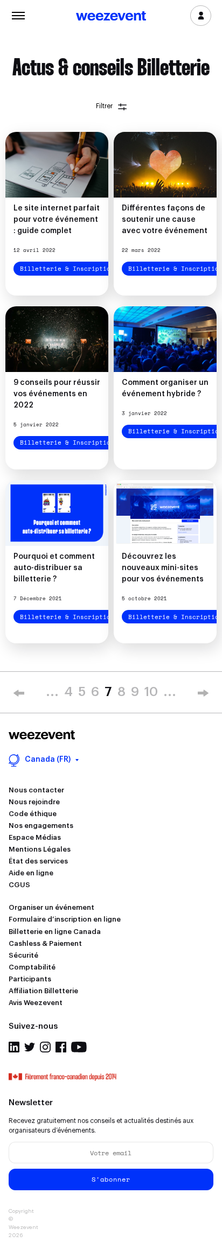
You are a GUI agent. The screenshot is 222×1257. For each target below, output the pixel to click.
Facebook (61, 1047)
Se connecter (200, 15)
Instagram (45, 1047)
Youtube (79, 1047)
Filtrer (104, 106)
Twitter (29, 1047)
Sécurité (23, 955)
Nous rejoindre (34, 801)
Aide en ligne (31, 872)
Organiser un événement (51, 907)
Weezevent (111, 16)
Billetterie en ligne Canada (55, 931)
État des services (38, 861)
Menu (18, 14)
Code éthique (33, 813)
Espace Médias (35, 837)
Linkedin (14, 1047)
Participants (30, 978)
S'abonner (111, 1179)
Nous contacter (36, 789)
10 (151, 692)
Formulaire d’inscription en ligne (65, 919)
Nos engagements (41, 825)
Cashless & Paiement (45, 943)
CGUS (19, 884)
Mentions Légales (40, 849)
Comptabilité (32, 967)
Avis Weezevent (36, 1002)
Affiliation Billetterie (43, 990)
